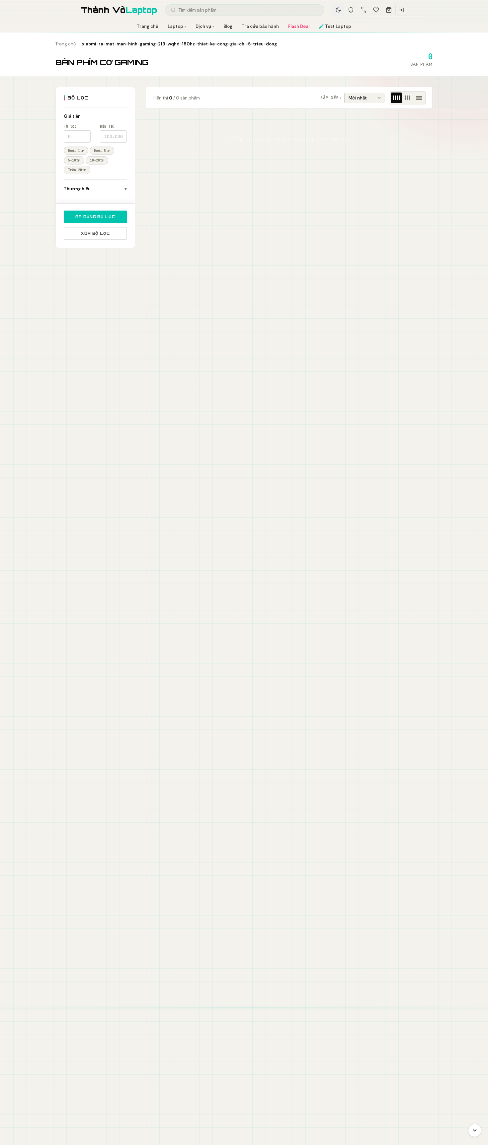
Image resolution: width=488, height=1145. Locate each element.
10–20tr (97, 160)
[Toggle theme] (338, 10)
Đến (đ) (107, 126)
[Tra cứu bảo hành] (351, 10)
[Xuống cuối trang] (474, 1130)
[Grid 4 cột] (396, 98)
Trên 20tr (77, 170)
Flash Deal (298, 26)
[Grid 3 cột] (407, 98)
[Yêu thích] (376, 10)
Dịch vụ (205, 26)
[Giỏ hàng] (389, 10)
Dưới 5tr (102, 151)
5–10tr (74, 160)
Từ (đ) (70, 126)
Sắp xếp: (331, 97)
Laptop (177, 26)
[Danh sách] (419, 98)
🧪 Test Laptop (335, 26)
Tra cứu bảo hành (260, 26)
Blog (227, 26)
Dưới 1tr (76, 151)
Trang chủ (147, 26)
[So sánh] (363, 10)
